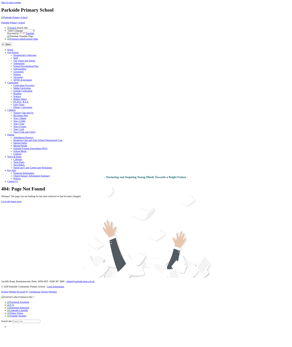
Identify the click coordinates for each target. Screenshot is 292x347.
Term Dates (18, 162)
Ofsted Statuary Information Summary (31, 176)
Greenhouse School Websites (43, 291)
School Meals (19, 151)
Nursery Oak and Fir (23, 113)
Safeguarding (19, 69)
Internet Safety (20, 143)
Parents (10, 134)
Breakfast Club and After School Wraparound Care (37, 140)
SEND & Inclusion (22, 80)
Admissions (19, 63)
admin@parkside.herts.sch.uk (80, 281)
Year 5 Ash (18, 129)
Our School (12, 52)
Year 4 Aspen (19, 126)
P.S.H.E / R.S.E (21, 102)
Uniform (17, 154)
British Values (20, 99)
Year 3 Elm (18, 123)
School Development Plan (25, 66)
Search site (6, 321)
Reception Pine (20, 115)
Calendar (17, 159)
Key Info (11, 170)
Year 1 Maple (19, 118)
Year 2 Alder (19, 121)
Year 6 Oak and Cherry (24, 132)
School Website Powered (13, 291)
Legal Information (55, 286)
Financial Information (23, 173)
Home (10, 49)
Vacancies (18, 77)
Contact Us (12, 181)
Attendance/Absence (23, 137)
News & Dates (14, 156)
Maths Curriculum (22, 88)
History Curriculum (22, 107)
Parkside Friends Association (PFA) (30, 148)
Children (11, 110)
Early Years (18, 104)
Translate (30, 33)
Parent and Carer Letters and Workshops (32, 167)
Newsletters (19, 165)
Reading (17, 93)
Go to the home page (11, 201)
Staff (15, 58)
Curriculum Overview (24, 85)
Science (17, 96)
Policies (17, 74)
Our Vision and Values (24, 60)
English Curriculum (22, 91)
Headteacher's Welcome (24, 55)
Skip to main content (11, 2)
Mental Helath (20, 145)
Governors (18, 71)
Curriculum (12, 82)
